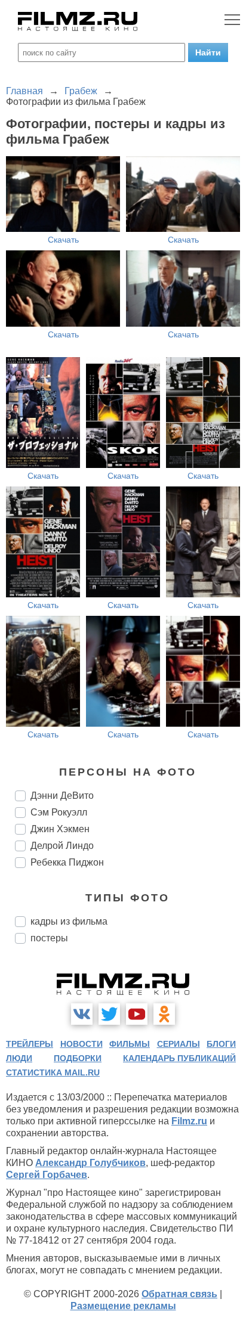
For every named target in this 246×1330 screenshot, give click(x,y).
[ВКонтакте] (82, 1014)
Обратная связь (179, 1294)
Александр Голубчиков (90, 1163)
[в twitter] (109, 1014)
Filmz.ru (189, 1121)
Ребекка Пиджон (67, 862)
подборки (78, 1058)
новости (81, 1044)
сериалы (178, 1044)
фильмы (129, 1044)
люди (19, 1058)
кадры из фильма (68, 921)
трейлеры (29, 1044)
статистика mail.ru (53, 1072)
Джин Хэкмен (60, 829)
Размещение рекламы (123, 1306)
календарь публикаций (179, 1058)
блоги (221, 1044)
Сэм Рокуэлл (58, 812)
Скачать (63, 239)
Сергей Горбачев (46, 1175)
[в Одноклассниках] (164, 1014)
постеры (49, 938)
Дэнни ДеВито (62, 795)
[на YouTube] (136, 1014)
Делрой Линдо (62, 846)
